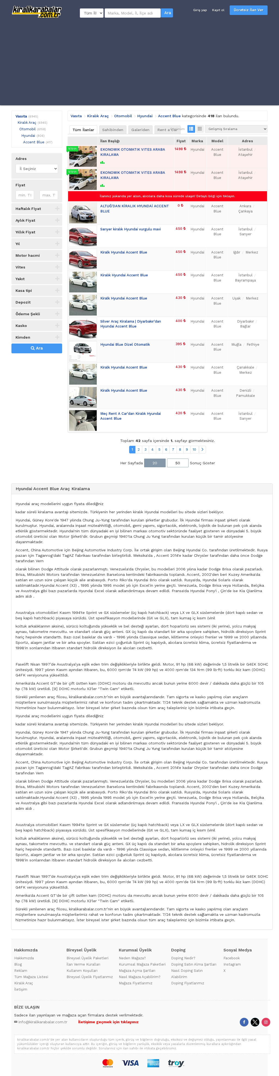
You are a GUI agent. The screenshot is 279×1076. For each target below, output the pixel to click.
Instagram (232, 964)
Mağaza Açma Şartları (137, 971)
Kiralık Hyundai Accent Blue (124, 275)
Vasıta (21, 116)
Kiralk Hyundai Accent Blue (123, 252)
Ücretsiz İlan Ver (248, 10)
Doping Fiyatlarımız (187, 983)
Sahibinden (112, 130)
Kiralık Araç (26, 122)
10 (194, 449)
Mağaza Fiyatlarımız (135, 983)
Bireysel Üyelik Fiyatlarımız (89, 977)
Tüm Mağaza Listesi (31, 977)
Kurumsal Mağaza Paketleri (142, 964)
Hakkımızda (24, 958)
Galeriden (140, 130)
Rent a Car (167, 130)
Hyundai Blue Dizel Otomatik (125, 344)
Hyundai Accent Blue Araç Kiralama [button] (53, 488)
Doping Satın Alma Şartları (193, 964)
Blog (18, 964)
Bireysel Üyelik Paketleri (87, 958)
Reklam (20, 971)
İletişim (20, 989)
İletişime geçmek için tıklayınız (108, 1022)
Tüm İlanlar (83, 130)
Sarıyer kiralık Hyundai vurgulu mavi (130, 229)
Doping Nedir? (183, 958)
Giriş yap (200, 10)
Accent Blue (33, 142)
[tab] (141, 489)
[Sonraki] (202, 450)
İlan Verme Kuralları (83, 964)
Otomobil (27, 129)
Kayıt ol (218, 10)
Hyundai (28, 136)
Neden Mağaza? (132, 958)
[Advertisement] (139, 62)
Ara (167, 12)
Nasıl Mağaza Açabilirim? (139, 977)
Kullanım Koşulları (82, 971)
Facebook (231, 958)
